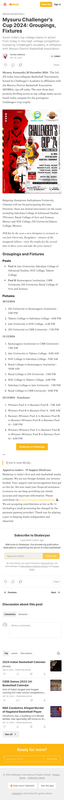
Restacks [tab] (22, 614)
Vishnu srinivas (17, 55)
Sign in (57, 4)
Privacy (56, 774)
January (6, 666)
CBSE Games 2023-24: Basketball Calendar (17, 683)
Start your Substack (23, 785)
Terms (22, 777)
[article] (32, 668)
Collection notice (36, 777)
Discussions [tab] (26, 653)
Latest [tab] (14, 653)
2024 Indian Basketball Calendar (24, 662)
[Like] (5, 65)
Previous (12, 592)
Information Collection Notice (34, 566)
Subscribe (46, 4)
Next (53, 592)
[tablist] (15, 614)
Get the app (47, 785)
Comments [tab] (9, 614)
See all (9, 734)
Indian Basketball (13, 14)
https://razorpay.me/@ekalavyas (37, 500)
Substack (16, 793)
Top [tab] (6, 653)
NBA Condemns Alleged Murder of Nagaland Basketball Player (23, 709)
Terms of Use (47, 563)
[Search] (58, 653)
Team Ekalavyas (23, 670)
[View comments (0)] (13, 65)
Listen (57, 56)
